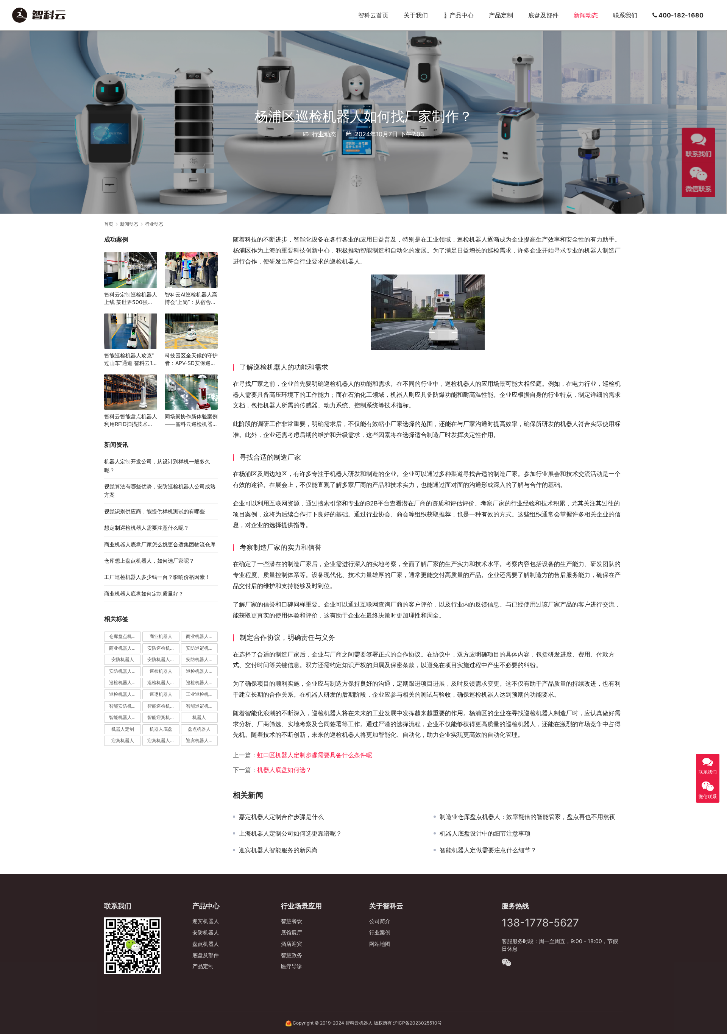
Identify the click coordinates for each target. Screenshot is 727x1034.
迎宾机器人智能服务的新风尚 (278, 850)
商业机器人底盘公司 (125, 648)
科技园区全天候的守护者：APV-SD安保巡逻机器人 (191, 359)
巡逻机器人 (161, 694)
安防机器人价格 (163, 659)
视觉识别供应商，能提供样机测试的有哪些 (154, 511)
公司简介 (379, 921)
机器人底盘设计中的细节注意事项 (485, 833)
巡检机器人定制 (202, 682)
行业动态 (324, 134)
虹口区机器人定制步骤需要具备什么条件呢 (314, 755)
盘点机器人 (199, 729)
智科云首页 (373, 15)
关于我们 (416, 15)
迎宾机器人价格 (163, 740)
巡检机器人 (161, 671)
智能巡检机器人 (163, 706)
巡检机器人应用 (125, 694)
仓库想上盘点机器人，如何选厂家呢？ (149, 560)
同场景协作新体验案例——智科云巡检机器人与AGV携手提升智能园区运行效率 (191, 420)
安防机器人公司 (202, 659)
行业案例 (379, 932)
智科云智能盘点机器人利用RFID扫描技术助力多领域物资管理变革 (130, 420)
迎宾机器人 (122, 740)
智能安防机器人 (125, 706)
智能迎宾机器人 (163, 717)
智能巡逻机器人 (202, 706)
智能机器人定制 (125, 717)
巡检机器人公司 (125, 682)
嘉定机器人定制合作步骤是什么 (281, 816)
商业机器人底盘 (202, 636)
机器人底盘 (161, 729)
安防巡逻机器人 (202, 648)
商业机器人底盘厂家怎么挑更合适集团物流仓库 (159, 544)
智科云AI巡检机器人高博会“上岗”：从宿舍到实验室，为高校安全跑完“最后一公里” (191, 298)
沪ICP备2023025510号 (417, 1023)
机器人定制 (122, 729)
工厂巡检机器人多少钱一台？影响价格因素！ (157, 577)
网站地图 (379, 943)
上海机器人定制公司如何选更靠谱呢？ (290, 833)
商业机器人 (161, 636)
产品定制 (501, 15)
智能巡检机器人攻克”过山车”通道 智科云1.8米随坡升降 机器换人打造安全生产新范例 (130, 359)
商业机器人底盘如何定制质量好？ (144, 593)
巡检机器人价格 (202, 671)
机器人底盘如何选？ (284, 770)
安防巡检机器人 (163, 648)
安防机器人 (122, 659)
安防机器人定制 (125, 671)
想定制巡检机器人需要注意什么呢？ (146, 527)
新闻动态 (586, 15)
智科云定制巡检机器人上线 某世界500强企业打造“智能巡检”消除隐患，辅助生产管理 (130, 298)
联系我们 (625, 15)
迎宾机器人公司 (202, 740)
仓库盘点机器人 (125, 636)
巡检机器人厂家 (163, 682)
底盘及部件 (543, 15)
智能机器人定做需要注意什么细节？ (488, 850)
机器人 (199, 717)
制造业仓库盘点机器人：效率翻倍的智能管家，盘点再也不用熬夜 (527, 816)
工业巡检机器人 (202, 694)
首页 (108, 224)
